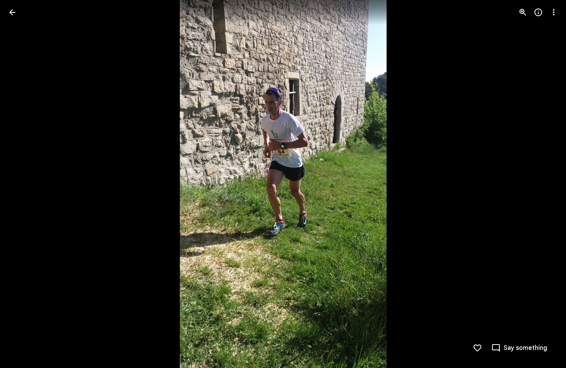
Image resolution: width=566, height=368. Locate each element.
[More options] (553, 12)
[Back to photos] (12, 12)
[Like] (477, 348)
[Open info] (538, 12)
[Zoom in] (523, 12)
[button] (21, 184)
